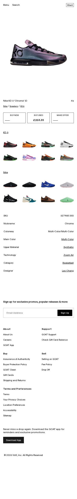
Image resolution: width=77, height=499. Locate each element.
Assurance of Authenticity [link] (16, 359)
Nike (5, 106)
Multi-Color (67, 239)
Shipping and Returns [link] (14, 380)
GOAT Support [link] (49, 335)
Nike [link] (5, 172)
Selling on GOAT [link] (50, 359)
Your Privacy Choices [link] (14, 400)
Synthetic (69, 247)
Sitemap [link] (7, 416)
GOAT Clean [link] (9, 370)
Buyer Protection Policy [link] (15, 364)
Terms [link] (6, 394)
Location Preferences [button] (14, 405)
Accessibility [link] (9, 410)
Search (16, 5)
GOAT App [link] (8, 345)
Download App (13, 440)
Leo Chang (68, 271)
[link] (10, 144)
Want (70, 5)
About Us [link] (7, 335)
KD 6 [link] (5, 132)
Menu (6, 5)
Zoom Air (69, 255)
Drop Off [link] (46, 370)
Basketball (68, 263)
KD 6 (22, 106)
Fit (72, 101)
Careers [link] (7, 340)
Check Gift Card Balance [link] (55, 340)
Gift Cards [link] (8, 375)
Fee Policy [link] (47, 364)
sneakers (14, 106)
